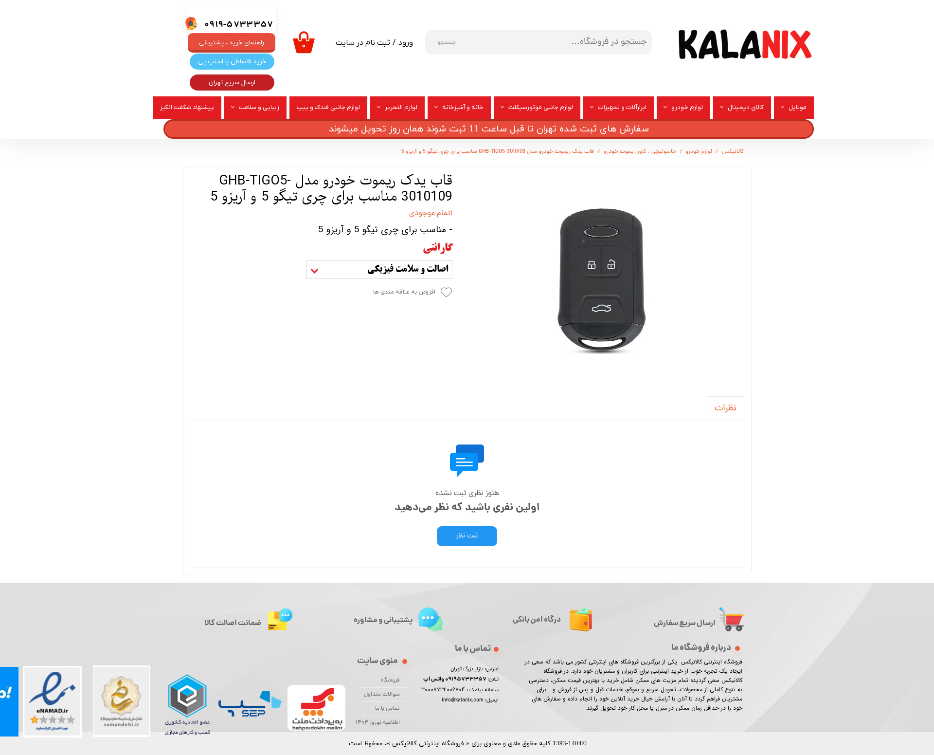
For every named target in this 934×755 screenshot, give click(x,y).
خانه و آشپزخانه (463, 107)
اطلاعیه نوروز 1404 (380, 722)
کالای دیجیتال (746, 107)
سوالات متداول (382, 694)
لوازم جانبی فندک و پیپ (328, 107)
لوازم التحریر (401, 107)
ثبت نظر (467, 536)
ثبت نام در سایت (363, 43)
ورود (405, 43)
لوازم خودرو (687, 107)
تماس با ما (387, 708)
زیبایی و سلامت (259, 107)
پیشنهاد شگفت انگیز (187, 107)
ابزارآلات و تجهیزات (622, 107)
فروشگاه (390, 680)
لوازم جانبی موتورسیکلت (540, 107)
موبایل (798, 107)
